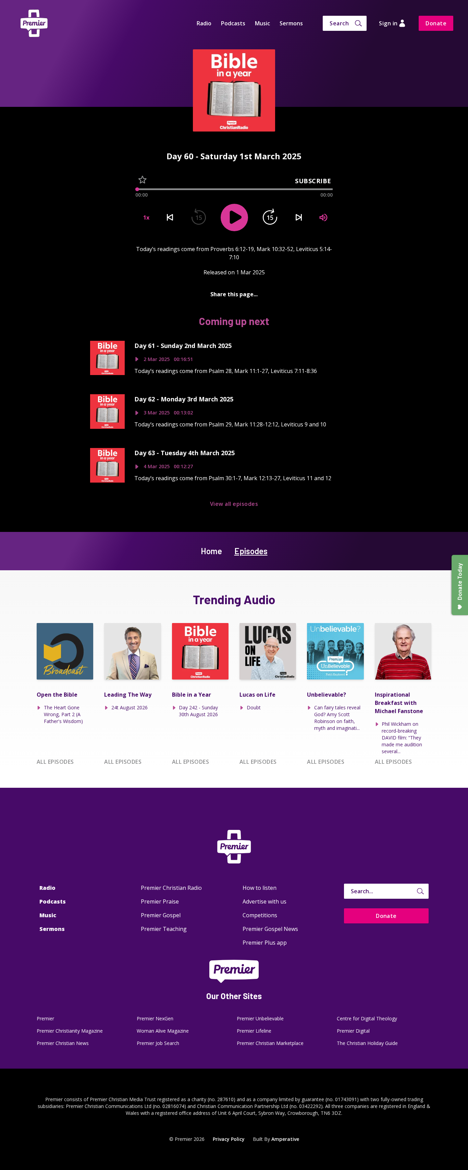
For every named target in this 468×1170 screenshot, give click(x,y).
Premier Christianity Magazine (70, 1031)
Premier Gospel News (270, 929)
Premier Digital (353, 1031)
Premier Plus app (265, 942)
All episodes (55, 762)
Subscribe (313, 181)
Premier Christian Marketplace (270, 1043)
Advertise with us (264, 901)
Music (262, 23)
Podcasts (233, 23)
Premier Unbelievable (260, 1018)
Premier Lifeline (254, 1031)
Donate (436, 23)
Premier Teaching (164, 929)
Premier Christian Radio (171, 888)
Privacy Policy (229, 1139)
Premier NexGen (155, 1018)
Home (211, 551)
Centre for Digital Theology (367, 1018)
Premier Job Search (158, 1043)
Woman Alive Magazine (163, 1031)
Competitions (260, 915)
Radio (204, 23)
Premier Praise (160, 901)
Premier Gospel (161, 915)
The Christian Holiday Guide (367, 1043)
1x (146, 217)
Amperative (285, 1139)
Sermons (291, 23)
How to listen (259, 888)
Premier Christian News (63, 1043)
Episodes (251, 551)
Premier (45, 1018)
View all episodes (234, 504)
